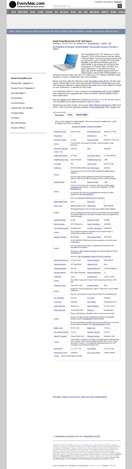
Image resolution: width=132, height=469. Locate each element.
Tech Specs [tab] (59, 115)
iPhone (73, 12)
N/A (109, 43)
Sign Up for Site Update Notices (94, 397)
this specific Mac (98, 107)
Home (13, 12)
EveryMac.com (63, 465)
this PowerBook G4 (86, 194)
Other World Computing (98, 105)
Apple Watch (94, 12)
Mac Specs (64, 12)
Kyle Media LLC (73, 465)
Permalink (57, 397)
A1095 (104, 43)
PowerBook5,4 (94, 43)
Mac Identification (99, 324)
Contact (55, 465)
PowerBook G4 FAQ (92, 436)
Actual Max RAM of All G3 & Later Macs (91, 198)
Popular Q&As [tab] (82, 115)
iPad (80, 12)
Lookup (41, 12)
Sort (56, 12)
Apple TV (105, 12)
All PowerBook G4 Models (63, 47)
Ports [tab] (70, 115)
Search (33, 12)
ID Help (113, 12)
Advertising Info (83, 465)
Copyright (105, 465)
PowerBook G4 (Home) (64, 436)
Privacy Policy (65, 456)
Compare (49, 12)
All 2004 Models (81, 47)
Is (78, 294)
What (63, 100)
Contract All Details (94, 127)
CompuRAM (92, 193)
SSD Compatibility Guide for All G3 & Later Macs (94, 256)
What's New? (23, 12)
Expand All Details (79, 127)
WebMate (118, 2)
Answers (121, 12)
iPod (85, 12)
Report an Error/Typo (71, 397)
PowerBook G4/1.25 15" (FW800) (106, 91)
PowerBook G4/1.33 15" (99, 81)
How (79, 177)
